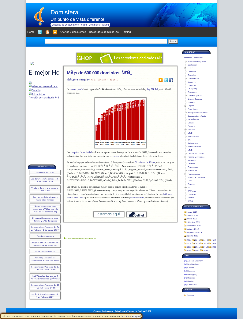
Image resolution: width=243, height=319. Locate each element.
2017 (213, 240)
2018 (205, 240)
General (191, 130)
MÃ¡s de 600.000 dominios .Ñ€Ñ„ (99, 72)
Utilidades (192, 194)
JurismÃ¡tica (193, 143)
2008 (189, 250)
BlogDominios (193, 264)
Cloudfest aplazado (45, 236)
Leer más (126, 316)
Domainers (192, 92)
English (191, 106)
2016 (189, 244)
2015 (197, 244)
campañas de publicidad (81, 152)
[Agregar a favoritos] (55, 32)
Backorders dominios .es (104, 31)
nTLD (190, 150)
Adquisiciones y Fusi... (197, 61)
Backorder (192, 65)
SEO (190, 181)
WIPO (190, 201)
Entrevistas (192, 109)
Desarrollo (192, 82)
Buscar (173, 41)
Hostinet (191, 278)
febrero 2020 (192, 215)
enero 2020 (192, 219)
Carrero (190, 268)
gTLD (190, 133)
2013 (213, 244)
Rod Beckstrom (137, 197)
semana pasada (76, 89)
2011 (197, 247)
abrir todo (188, 58)
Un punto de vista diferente (77, 19)
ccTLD (190, 68)
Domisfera (64, 12)
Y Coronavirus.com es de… (45, 251)
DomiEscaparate (195, 95)
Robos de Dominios (196, 177)
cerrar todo (199, 58)
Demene (191, 271)
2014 (205, 244)
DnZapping (192, 89)
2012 (189, 247)
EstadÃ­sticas (193, 119)
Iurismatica (192, 285)
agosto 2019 (192, 236)
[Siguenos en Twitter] (40, 32)
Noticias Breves (194, 147)
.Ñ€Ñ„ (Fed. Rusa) (76, 80)
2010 (205, 247)
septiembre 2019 (194, 232)
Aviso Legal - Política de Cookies (130, 311)
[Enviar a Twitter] (166, 80)
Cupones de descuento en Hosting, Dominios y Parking (80, 24)
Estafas (191, 123)
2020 (189, 240)
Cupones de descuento (103, 311)
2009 (213, 247)
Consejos (192, 75)
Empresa (192, 102)
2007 (197, 250)
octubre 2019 (193, 229)
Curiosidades (193, 78)
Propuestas (193, 167)
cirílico (116, 156)
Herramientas (193, 136)
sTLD (190, 187)
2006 (205, 250)
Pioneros (192, 160)
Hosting (190, 281)
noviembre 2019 (194, 226)
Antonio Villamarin (195, 261)
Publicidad (192, 170)
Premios (191, 164)
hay (152, 89)
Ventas (191, 198)
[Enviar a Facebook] (171, 80)
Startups (191, 184)
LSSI (148, 311)
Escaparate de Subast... (198, 113)
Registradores (194, 174)
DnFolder (192, 85)
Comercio (192, 72)
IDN (88, 80)
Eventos (191, 126)
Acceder (190, 295)
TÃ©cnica (192, 191)
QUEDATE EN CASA (45, 173)
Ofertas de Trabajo (196, 153)
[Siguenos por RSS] (47, 32)
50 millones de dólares (145, 162)
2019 (197, 240)
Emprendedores (195, 99)
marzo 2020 (192, 212)
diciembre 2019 (193, 222)
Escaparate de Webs (197, 116)
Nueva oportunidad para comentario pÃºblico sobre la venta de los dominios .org (45, 209)
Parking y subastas (196, 157)
